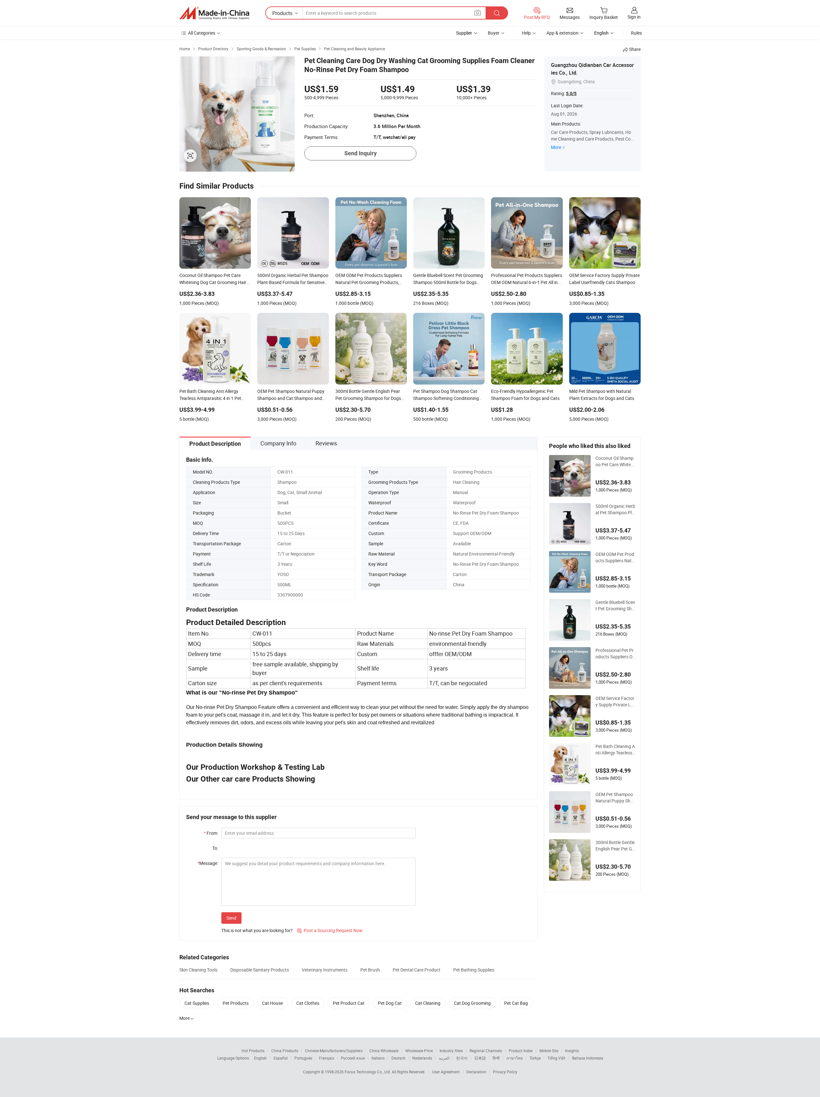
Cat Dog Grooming (472, 1003)
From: (211, 833)
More (556, 147)
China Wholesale (383, 1050)
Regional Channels (486, 1050)
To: (215, 848)
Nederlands (422, 1057)
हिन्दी (496, 1057)
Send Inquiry (360, 153)
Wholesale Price (419, 1050)
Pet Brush (370, 970)
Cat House (272, 1003)
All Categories (201, 33)
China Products (284, 1050)
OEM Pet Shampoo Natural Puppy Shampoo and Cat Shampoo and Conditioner (614, 797)
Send (231, 918)
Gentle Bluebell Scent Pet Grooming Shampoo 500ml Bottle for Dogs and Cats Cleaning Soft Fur (615, 605)
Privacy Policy (505, 1071)
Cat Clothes (307, 1003)
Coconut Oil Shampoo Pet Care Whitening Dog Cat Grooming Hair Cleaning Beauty (614, 461)
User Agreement (446, 1071)
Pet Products (236, 1003)
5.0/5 (571, 93)
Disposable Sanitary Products (259, 970)
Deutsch (398, 1057)
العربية (444, 1057)
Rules (636, 33)
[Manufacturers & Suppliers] (214, 13)
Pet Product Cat (349, 1003)
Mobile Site (548, 1050)
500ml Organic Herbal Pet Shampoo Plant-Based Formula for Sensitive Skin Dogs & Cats (615, 509)
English (260, 1057)
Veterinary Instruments (325, 970)
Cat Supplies (196, 1003)
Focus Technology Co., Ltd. (368, 1071)
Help (526, 33)
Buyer (493, 33)
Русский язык (353, 1057)
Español (281, 1057)
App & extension (562, 33)
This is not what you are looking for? (257, 930)
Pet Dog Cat (390, 1003)
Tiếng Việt (556, 1057)
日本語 (480, 1057)
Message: (207, 863)
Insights (572, 1050)
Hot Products (253, 1050)
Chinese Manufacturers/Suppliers (334, 1050)
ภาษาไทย (514, 1057)
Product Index (521, 1050)
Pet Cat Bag (516, 1003)
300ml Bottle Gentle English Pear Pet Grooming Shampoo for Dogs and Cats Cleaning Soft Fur (615, 845)
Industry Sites (451, 1050)
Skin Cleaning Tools (198, 970)
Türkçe (535, 1057)
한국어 (462, 1057)
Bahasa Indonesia (587, 1057)
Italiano (378, 1057)
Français (326, 1057)
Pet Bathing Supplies (473, 970)
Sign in (634, 17)
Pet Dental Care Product (416, 970)
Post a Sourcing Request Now (330, 930)
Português (303, 1057)
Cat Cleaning (427, 1003)
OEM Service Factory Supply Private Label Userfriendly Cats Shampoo (614, 701)
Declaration (476, 1071)
